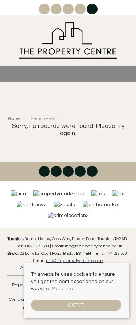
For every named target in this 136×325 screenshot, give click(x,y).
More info (62, 288)
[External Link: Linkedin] (69, 10)
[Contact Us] (92, 9)
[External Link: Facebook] (45, 10)
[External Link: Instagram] (57, 10)
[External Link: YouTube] (81, 10)
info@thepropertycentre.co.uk (93, 246)
